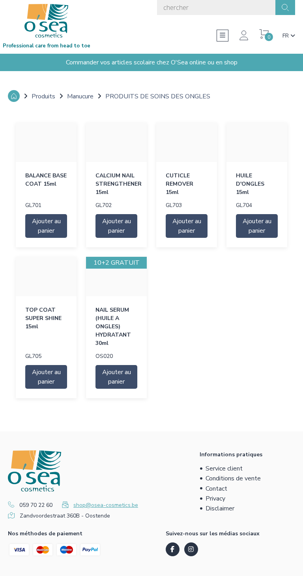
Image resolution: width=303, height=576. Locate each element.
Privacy (215, 498)
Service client (224, 468)
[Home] (14, 96)
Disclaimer (220, 508)
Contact (216, 488)
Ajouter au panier (46, 226)
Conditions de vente (233, 478)
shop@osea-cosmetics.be (105, 505)
